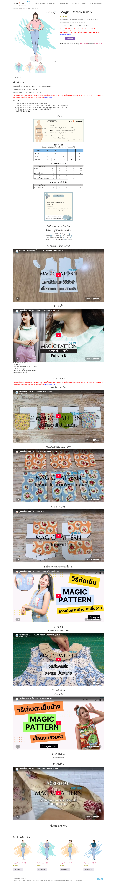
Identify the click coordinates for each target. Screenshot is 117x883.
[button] (54, 12)
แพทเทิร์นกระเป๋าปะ (65, 34)
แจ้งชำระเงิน (75, 3)
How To (51, 3)
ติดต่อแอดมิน (86, 3)
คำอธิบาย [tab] (18, 77)
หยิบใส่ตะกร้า (70, 38)
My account (97, 3)
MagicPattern (98, 43)
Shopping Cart (63, 3)
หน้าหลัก (15, 8)
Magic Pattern (22, 8)
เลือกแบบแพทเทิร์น (40, 3)
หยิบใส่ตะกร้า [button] (18, 869)
